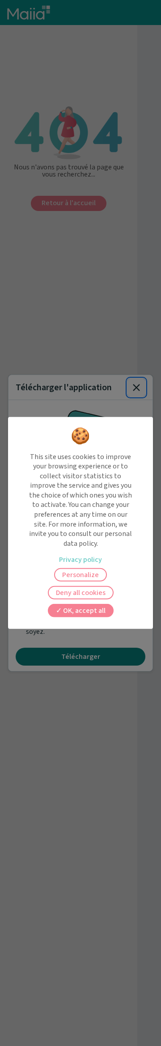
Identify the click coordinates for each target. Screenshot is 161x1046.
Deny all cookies (81, 593)
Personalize (80, 575)
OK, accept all (84, 611)
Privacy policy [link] (80, 560)
